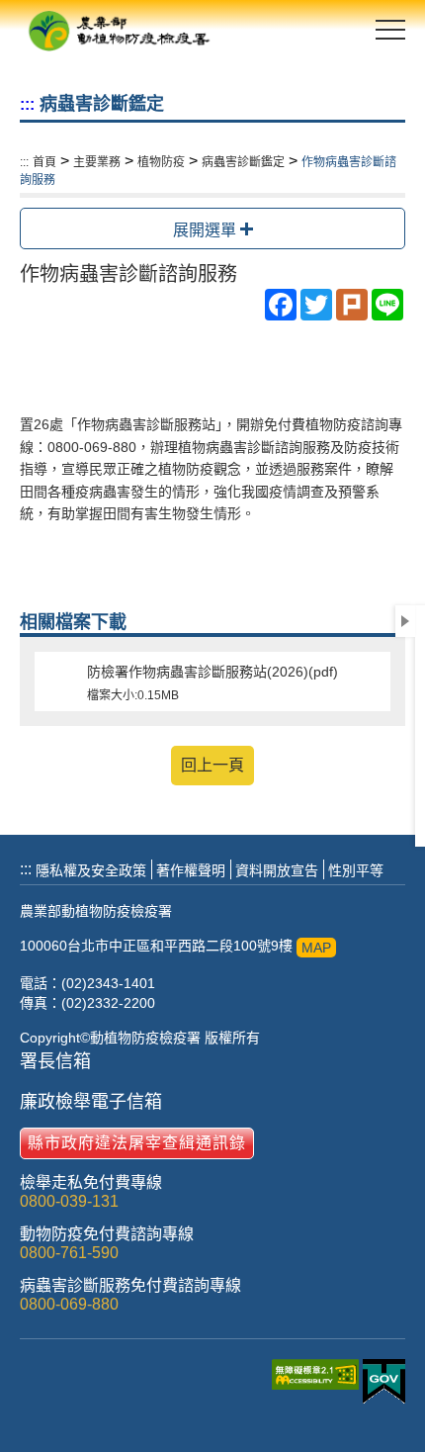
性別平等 (355, 870)
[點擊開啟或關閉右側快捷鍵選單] (405, 621)
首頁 (44, 162)
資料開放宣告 (276, 870)
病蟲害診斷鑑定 (243, 162)
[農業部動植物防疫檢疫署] (118, 29)
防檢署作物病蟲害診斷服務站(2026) (212, 683)
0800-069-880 (69, 1304)
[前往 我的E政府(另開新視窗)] (384, 1383)
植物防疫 (161, 162)
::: (27, 104)
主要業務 (97, 162)
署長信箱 (55, 1061)
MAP (316, 947)
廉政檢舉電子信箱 (91, 1102)
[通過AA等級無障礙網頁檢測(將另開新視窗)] (317, 1384)
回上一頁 (212, 765)
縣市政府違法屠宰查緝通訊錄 (137, 1142)
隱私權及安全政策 (91, 870)
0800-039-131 (69, 1201)
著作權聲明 (190, 870)
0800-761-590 (69, 1252)
